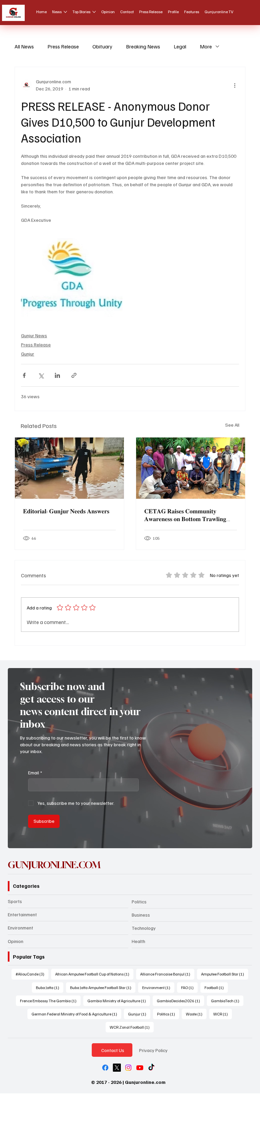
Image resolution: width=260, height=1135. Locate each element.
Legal (180, 46)
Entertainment (22, 914)
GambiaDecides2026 (180, 1000)
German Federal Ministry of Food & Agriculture (76, 1013)
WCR (222, 1013)
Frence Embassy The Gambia (50, 1000)
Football (216, 987)
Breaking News (143, 46)
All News (24, 46)
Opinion (15, 941)
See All (232, 425)
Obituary (102, 46)
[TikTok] (151, 1068)
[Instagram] (128, 1068)
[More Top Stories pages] (94, 12)
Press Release (63, 46)
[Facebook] (105, 1068)
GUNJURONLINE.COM (54, 864)
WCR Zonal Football (132, 1027)
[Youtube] (140, 1068)
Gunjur (27, 354)
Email (35, 772)
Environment (20, 927)
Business (141, 915)
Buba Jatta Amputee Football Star (102, 987)
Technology (144, 928)
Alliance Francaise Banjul (167, 974)
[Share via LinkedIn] (57, 375)
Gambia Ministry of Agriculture (118, 1000)
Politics (139, 901)
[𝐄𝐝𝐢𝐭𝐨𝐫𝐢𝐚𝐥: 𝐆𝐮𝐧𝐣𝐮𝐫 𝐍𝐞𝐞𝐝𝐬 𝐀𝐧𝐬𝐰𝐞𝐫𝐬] (69, 468)
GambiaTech (227, 1000)
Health (138, 941)
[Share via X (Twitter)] (41, 375)
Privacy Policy (153, 1050)
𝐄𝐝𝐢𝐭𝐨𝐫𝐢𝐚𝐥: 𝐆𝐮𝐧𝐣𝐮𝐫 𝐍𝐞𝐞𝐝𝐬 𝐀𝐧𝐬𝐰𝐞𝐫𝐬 (66, 511)
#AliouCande (32, 974)
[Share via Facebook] (24, 375)
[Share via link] (74, 375)
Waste (196, 1013)
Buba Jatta (49, 987)
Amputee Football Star (224, 974)
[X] (117, 1068)
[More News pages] (65, 12)
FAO (189, 987)
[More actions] (235, 85)
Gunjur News (34, 335)
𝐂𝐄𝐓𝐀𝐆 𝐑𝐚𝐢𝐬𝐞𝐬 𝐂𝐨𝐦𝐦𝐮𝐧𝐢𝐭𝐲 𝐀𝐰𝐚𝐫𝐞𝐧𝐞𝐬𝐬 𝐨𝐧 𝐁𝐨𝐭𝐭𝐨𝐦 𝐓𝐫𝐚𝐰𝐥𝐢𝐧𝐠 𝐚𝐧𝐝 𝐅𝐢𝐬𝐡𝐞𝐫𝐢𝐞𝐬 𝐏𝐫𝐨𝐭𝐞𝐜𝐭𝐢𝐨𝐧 (185, 515)
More (206, 46)
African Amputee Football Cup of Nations (94, 974)
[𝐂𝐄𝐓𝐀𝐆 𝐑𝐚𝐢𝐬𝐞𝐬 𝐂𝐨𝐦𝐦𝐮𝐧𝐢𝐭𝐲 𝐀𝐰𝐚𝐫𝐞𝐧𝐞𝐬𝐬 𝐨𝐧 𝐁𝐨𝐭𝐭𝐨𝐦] (190, 468)
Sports (15, 901)
